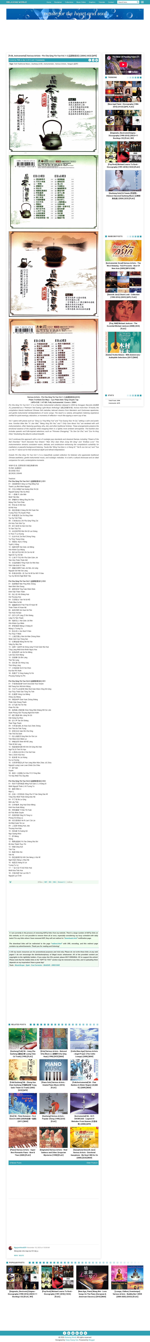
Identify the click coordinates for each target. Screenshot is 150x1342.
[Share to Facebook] (89, 60)
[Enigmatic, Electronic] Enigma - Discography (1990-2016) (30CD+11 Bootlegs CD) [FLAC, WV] (123, 135)
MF (45, 882)
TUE (18, 60)
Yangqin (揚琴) (72, 64)
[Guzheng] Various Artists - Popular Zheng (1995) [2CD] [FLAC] (53, 1118)
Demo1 (61, 882)
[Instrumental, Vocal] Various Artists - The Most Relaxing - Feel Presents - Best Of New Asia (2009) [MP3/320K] (123, 265)
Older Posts (91, 1163)
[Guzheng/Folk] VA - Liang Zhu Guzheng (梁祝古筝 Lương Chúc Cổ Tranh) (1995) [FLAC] (23, 1054)
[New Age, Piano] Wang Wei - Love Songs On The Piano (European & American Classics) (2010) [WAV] (92, 1294)
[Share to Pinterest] (93, 60)
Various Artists (60, 64)
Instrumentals (49, 64)
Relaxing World (70, 1337)
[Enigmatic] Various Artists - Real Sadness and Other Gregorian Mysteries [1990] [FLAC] (53, 1152)
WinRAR (46, 965)
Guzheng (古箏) (36, 64)
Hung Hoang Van (72, 1340)
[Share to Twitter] (96, 60)
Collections (69, 2)
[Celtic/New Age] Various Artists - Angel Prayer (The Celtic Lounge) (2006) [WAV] (84, 1054)
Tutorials (102, 2)
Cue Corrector (36, 965)
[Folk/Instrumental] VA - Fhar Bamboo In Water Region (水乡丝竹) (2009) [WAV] (84, 1085)
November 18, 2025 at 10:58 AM (38, 1247)
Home (49, 2)
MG (54, 882)
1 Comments (40, 60)
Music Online (81, 2)
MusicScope (19, 965)
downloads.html (71, 938)
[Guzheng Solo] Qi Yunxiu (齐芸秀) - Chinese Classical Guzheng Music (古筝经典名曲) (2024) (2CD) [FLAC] (123, 196)
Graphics (92, 2)
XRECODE (56, 965)
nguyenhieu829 (20, 1248)
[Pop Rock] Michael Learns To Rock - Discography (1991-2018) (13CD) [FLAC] (57, 1294)
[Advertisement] (75, 36)
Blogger (92, 1340)
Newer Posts (16, 1163)
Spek (28, 965)
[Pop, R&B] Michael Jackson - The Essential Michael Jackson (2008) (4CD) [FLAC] (123, 326)
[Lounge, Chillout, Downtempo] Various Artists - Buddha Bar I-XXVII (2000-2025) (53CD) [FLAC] (127, 1294)
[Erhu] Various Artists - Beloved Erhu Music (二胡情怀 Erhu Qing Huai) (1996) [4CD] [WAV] (54, 1054)
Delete (21, 1255)
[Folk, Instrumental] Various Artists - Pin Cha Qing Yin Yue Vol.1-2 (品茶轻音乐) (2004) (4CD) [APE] (53, 56)
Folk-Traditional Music (22, 64)
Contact (111, 2)
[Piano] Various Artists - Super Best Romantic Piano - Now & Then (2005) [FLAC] (22, 1152)
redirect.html (56, 943)
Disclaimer (58, 2)
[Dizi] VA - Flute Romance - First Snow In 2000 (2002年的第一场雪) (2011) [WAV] (22, 1118)
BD (50, 882)
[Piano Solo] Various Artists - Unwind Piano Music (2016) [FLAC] (54, 1085)
